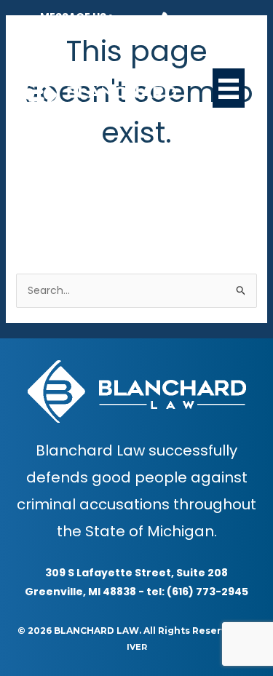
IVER (137, 647)
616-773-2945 (215, 19)
